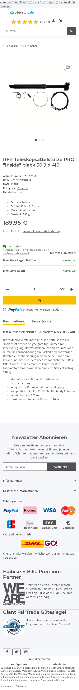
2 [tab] (39, 140)
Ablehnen (59, 664)
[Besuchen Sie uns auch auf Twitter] (16, 652)
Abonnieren (61, 466)
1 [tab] (36, 140)
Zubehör (22, 188)
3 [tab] (43, 140)
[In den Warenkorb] (6, 58)
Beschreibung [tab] (14, 321)
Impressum (6, 686)
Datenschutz (22, 686)
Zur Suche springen (48, 2)
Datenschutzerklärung (23, 449)
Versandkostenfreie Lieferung (42, 231)
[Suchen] (71, 31)
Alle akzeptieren (39, 659)
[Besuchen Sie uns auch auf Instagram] (26, 652)
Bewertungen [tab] (42, 321)
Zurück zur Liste (15, 46)
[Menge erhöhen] (71, 289)
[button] (53, 21)
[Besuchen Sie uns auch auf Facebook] (7, 652)
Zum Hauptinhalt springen (17, 2)
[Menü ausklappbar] (5, 10)
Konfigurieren (20, 664)
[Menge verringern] (7, 289)
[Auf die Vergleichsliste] (68, 67)
